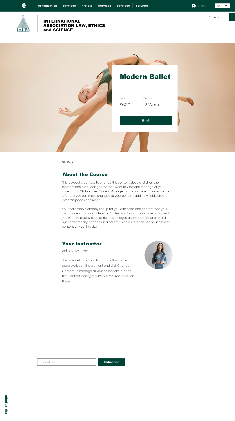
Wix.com (141, 410)
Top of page (6, 405)
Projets (160, 342)
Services (161, 334)
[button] (146, 120)
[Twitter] (50, 387)
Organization (165, 326)
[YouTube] (39, 387)
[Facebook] (44, 387)
